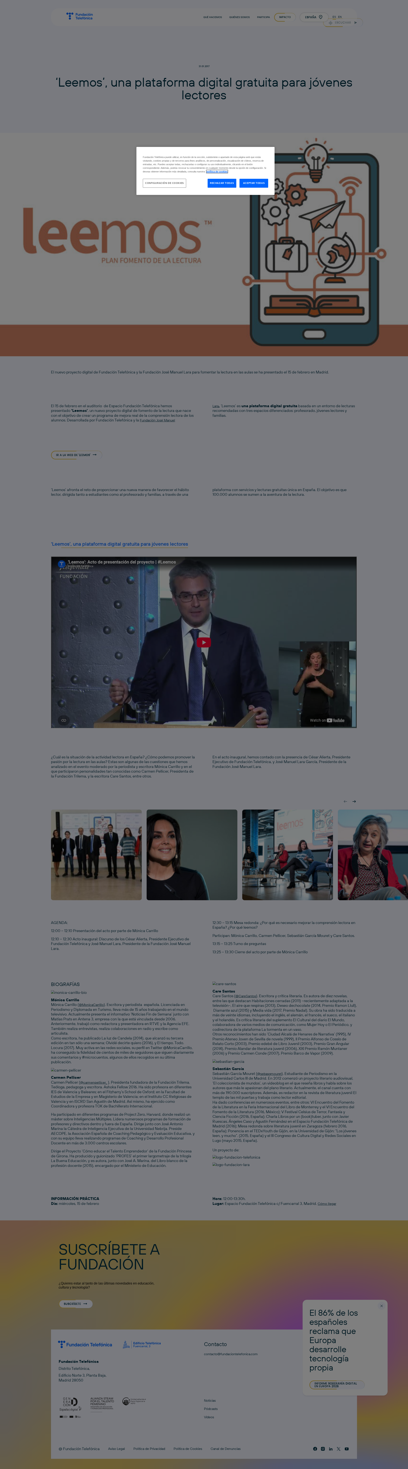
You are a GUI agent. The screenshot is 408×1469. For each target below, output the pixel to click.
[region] (205, 171)
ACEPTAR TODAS (254, 183)
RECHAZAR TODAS (222, 183)
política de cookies (217, 171)
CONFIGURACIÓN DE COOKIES (164, 183)
